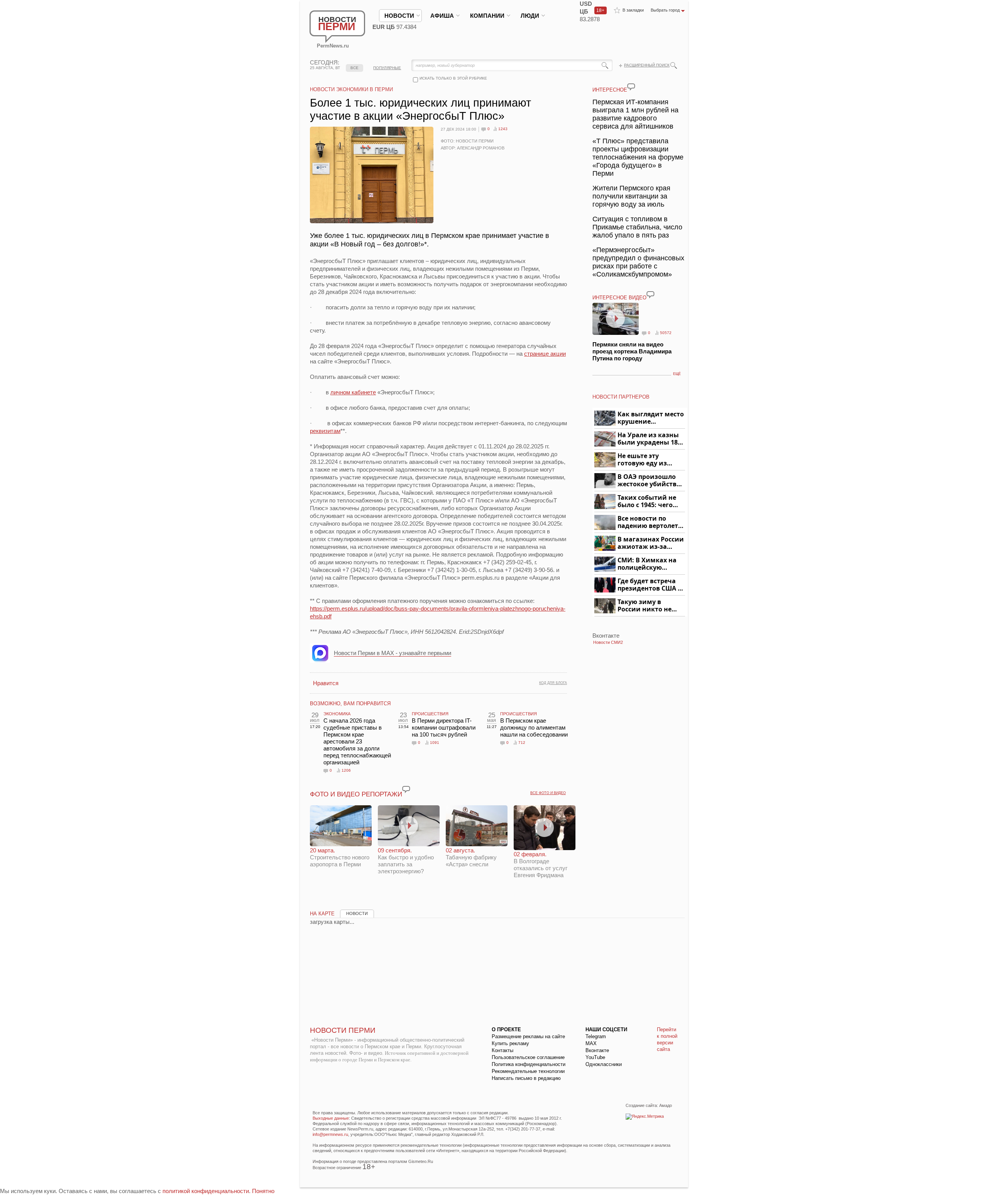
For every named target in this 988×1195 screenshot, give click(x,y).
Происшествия (430, 713)
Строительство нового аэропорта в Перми (339, 857)
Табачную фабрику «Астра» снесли (471, 857)
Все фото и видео (548, 793)
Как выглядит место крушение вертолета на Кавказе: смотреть (651, 418)
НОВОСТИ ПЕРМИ (343, 1030)
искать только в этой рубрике (453, 78)
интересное (609, 90)
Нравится (325, 683)
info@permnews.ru (330, 1134)
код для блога (553, 683)
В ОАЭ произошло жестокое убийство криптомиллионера (650, 480)
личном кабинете (353, 392)
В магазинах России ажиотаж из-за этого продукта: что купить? (651, 543)
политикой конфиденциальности (205, 1191)
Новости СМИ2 (608, 642)
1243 (503, 129)
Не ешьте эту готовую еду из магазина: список (647, 459)
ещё (677, 374)
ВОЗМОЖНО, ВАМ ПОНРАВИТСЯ (350, 703)
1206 (346, 770)
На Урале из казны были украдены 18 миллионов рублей (649, 438)
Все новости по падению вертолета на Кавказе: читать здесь (650, 522)
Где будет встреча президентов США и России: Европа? (650, 584)
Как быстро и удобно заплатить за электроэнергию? (406, 860)
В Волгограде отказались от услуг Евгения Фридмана (540, 864)
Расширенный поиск (647, 65)
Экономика (336, 713)
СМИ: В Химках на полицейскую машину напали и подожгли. (647, 564)
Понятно (263, 1191)
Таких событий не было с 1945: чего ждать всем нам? (647, 501)
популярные (387, 68)
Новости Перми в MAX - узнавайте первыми (392, 653)
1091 (434, 742)
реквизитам (325, 431)
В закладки (633, 10)
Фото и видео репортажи (356, 794)
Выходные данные (331, 1118)
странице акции (545, 353)
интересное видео (619, 297)
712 (521, 742)
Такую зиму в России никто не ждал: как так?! (645, 605)
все (354, 68)
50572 (666, 333)
